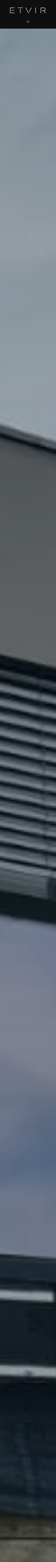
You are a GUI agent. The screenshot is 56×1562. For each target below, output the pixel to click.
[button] (28, 21)
